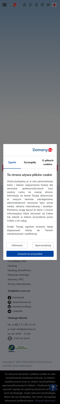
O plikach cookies (48, 162)
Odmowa (17, 245)
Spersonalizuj (43, 245)
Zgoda (12, 162)
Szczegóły (30, 162)
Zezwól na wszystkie (30, 253)
